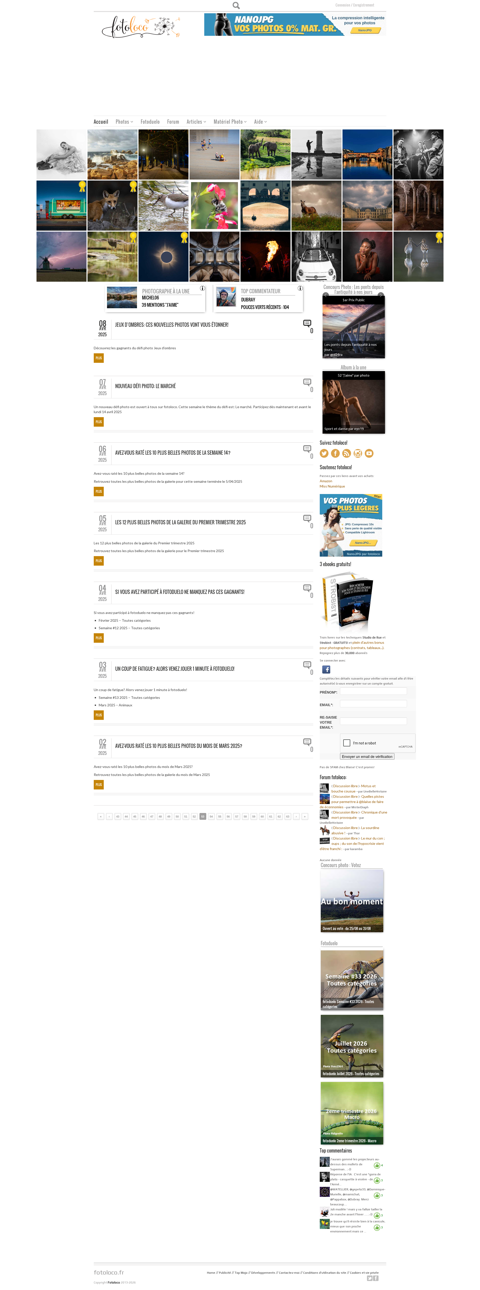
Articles (192, 122)
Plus (99, 358)
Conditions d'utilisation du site (324, 1272)
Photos (120, 122)
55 (219, 816)
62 (279, 816)
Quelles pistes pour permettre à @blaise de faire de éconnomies (352, 801)
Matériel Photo (226, 122)
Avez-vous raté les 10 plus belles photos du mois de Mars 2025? (178, 745)
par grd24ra (333, 354)
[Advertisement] (240, 78)
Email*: (326, 705)
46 (143, 816)
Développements (263, 1272)
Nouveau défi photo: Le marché (145, 386)
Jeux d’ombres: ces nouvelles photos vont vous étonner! (171, 324)
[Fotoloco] (141, 27)
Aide (256, 122)
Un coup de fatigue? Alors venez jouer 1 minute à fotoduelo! (174, 668)
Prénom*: (329, 692)
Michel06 (150, 297)
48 (160, 816)
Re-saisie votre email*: (328, 722)
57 (236, 816)
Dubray (248, 299)
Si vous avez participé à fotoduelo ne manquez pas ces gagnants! (179, 591)
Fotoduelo (150, 121)
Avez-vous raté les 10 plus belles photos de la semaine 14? (172, 452)
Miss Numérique (332, 486)
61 (270, 816)
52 (194, 816)
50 (177, 816)
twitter (369, 1278)
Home (211, 1272)
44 (126, 816)
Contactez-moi (289, 1272)
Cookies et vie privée (364, 1272)
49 (168, 816)
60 (262, 816)
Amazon (326, 481)
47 (151, 816)
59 (253, 816)
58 (245, 816)
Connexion (343, 5)
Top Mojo (241, 1272)
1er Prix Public (353, 300)
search (236, 5)
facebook (375, 1278)
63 (287, 816)
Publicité (225, 1272)
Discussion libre (345, 786)
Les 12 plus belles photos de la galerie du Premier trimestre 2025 (180, 522)
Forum (173, 121)
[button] (326, 669)
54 (211, 816)
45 (134, 816)
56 (228, 816)
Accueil (101, 121)
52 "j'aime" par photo (354, 375)
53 (202, 816)
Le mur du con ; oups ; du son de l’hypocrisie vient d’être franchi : (352, 843)
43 (117, 816)
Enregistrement (363, 5)
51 (185, 816)
